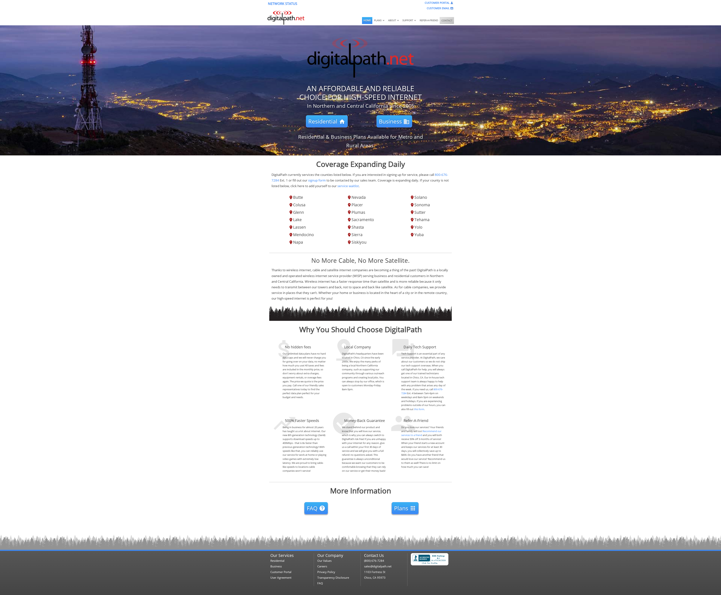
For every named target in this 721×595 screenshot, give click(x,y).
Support (409, 20)
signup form (317, 180)
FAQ (316, 508)
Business (394, 121)
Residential (326, 121)
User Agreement (280, 577)
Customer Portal (439, 3)
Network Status (282, 3)
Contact (446, 20)
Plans (379, 20)
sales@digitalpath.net (377, 566)
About (393, 20)
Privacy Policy (326, 572)
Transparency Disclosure (333, 577)
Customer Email (440, 8)
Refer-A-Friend (429, 20)
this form (419, 409)
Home (367, 20)
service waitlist (348, 186)
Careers (322, 566)
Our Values (324, 561)
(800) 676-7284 (374, 561)
